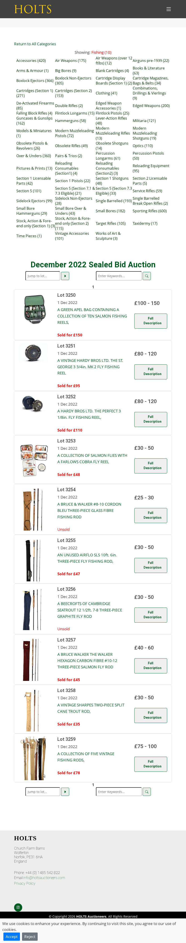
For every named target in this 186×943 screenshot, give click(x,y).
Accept (12, 936)
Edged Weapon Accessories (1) (109, 106)
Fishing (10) (101, 52)
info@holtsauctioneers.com (44, 878)
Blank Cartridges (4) (112, 70)
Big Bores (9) (65, 70)
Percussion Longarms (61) (108, 156)
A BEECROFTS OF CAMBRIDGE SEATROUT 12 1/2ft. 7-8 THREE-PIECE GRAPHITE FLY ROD (89, 610)
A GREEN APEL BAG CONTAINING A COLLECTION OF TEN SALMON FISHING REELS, (92, 316)
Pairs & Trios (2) (68, 155)
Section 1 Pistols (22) (72, 180)
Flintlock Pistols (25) (112, 113)
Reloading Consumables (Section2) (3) (107, 168)
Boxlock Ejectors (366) (35, 80)
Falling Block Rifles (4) (34, 113)
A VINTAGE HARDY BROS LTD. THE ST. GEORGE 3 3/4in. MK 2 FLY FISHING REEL (90, 367)
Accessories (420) (31, 60)
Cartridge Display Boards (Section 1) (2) (114, 81)
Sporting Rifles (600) (150, 210)
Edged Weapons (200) (151, 105)
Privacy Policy (24, 883)
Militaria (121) (144, 120)
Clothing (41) (106, 93)
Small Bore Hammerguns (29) (31, 211)
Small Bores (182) (110, 210)
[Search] (147, 276)
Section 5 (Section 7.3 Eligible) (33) (114, 191)
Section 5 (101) (28, 190)
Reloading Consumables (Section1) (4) (66, 168)
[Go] (65, 276)
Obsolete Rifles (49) (71, 145)
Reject (29, 936)
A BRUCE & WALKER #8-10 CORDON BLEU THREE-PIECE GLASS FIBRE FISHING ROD (89, 510)
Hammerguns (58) (70, 120)
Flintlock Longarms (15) (75, 113)
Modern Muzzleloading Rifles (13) (113, 133)
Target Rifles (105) (111, 223)
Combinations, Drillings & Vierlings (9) (149, 93)
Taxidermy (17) (145, 223)
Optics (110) (143, 145)
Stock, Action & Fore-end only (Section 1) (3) (35, 223)
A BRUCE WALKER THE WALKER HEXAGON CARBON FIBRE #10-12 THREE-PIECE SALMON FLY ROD (87, 661)
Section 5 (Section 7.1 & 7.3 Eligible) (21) (75, 191)
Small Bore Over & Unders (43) (70, 211)
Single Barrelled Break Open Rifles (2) (150, 201)
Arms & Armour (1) (32, 70)
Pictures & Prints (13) (34, 168)
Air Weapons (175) (70, 60)
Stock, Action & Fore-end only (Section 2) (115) (73, 223)
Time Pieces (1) (29, 235)
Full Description (153, 321)
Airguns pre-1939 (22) (151, 60)
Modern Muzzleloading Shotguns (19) (145, 133)
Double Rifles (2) (69, 105)
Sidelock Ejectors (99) (34, 200)
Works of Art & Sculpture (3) (108, 236)
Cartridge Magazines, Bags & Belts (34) (151, 81)
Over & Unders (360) (33, 155)
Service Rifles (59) (147, 190)
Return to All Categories (35, 43)
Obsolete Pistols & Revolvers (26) (32, 146)
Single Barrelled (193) (114, 200)
